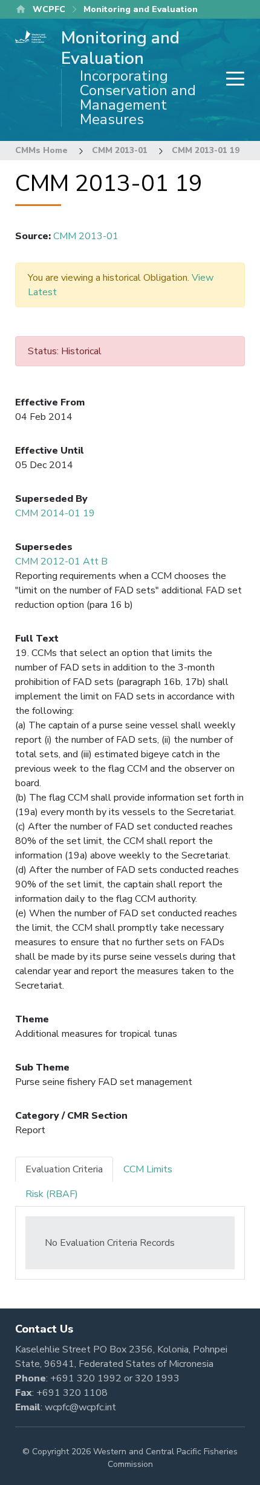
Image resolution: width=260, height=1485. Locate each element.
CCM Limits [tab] (147, 1169)
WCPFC (49, 9)
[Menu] (231, 79)
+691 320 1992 (86, 1378)
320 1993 (157, 1378)
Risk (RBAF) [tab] (51, 1194)
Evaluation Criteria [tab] (64, 1169)
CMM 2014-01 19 (55, 513)
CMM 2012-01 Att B (61, 561)
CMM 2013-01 (120, 150)
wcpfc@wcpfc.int (80, 1407)
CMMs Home (41, 150)
